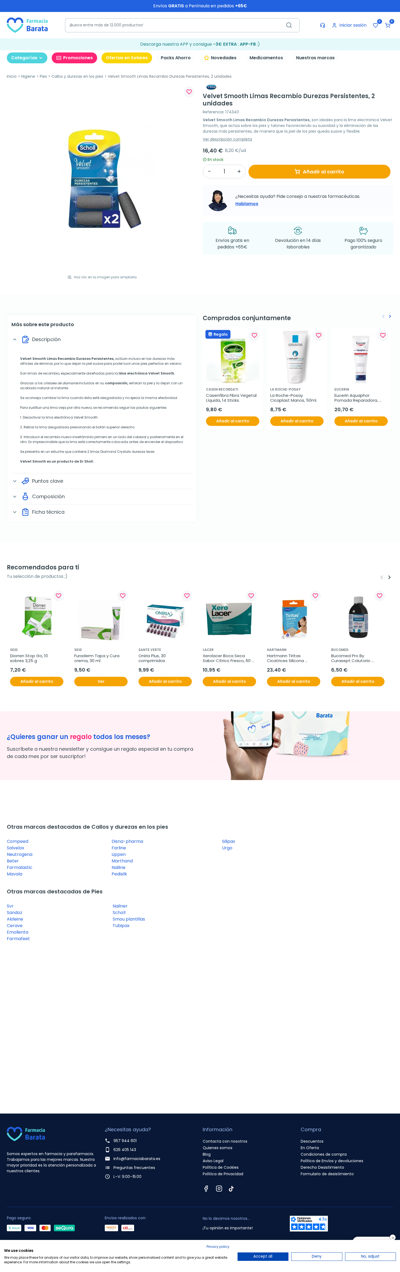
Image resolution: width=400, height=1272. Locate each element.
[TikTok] (231, 1188)
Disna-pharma (127, 841)
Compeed (17, 841)
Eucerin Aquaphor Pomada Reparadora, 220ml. (356, 398)
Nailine (118, 867)
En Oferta (310, 1148)
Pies (43, 76)
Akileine (15, 919)
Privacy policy (218, 1246)
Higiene (28, 76)
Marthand (122, 861)
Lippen (119, 854)
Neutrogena (19, 854)
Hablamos (246, 204)
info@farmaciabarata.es (136, 1158)
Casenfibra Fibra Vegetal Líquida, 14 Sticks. (232, 398)
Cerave (15, 925)
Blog (207, 1154)
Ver (101, 681)
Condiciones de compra (324, 1154)
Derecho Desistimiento (322, 1167)
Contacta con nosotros (225, 1141)
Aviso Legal (213, 1161)
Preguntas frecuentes (134, 1167)
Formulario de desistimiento (327, 1174)
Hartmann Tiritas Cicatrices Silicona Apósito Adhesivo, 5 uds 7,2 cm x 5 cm (291, 658)
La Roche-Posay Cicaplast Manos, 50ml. (293, 398)
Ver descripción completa (227, 139)
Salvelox (15, 848)
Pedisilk (119, 874)
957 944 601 (125, 1140)
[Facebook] (206, 1188)
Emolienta (17, 932)
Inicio (12, 76)
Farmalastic (19, 867)
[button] (387, 25)
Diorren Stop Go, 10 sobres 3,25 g (29, 658)
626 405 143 (124, 1149)
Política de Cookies (221, 1167)
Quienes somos (217, 1148)
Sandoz (14, 912)
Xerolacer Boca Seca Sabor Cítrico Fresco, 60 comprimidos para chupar (229, 658)
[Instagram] (219, 1188)
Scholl (119, 912)
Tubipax (121, 925)
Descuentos (312, 1141)
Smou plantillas (129, 919)
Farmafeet (18, 939)
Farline (119, 848)
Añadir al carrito (323, 171)
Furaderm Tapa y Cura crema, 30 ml (97, 658)
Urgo (227, 848)
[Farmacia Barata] (27, 25)
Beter (13, 861)
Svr (10, 906)
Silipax (228, 841)
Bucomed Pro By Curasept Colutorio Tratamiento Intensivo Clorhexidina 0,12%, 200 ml (356, 658)
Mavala (14, 874)
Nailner (120, 906)
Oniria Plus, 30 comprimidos (153, 658)
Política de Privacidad (223, 1174)
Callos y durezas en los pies (77, 76)
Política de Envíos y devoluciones (332, 1161)
